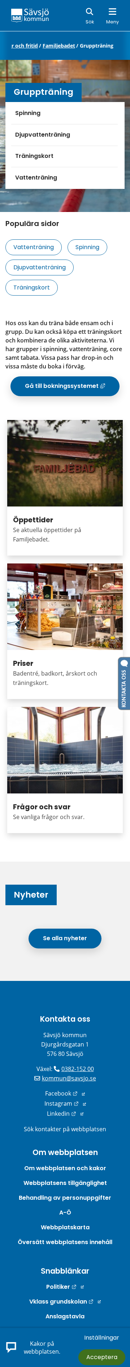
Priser (23, 663)
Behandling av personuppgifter (65, 1198)
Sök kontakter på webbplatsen (65, 1129)
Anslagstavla (65, 1316)
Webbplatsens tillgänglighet (65, 1183)
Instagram (65, 1103)
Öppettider (33, 520)
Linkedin (65, 1114)
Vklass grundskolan (65, 1301)
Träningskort (34, 156)
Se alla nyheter (65, 938)
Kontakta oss (65, 1019)
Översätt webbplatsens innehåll (65, 1242)
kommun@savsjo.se (69, 1078)
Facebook (65, 1093)
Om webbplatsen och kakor (65, 1168)
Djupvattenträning (42, 134)
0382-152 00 (77, 1069)
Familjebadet (59, 46)
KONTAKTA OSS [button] (124, 687)
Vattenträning (36, 177)
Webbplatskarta (65, 1227)
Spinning (27, 113)
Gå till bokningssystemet (72, 388)
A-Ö (65, 1212)
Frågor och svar (41, 807)
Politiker (65, 1287)
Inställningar (101, 1337)
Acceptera (101, 1357)
